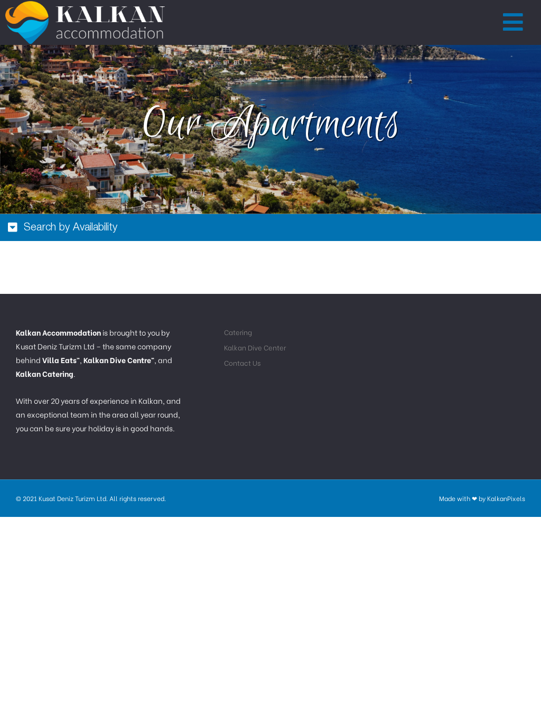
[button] (513, 22)
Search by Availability (70, 228)
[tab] (270, 227)
